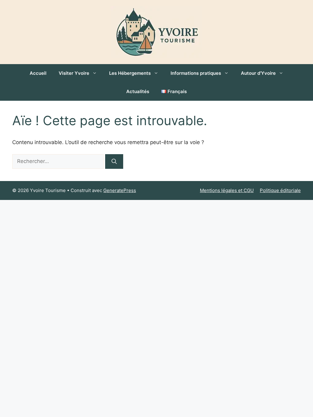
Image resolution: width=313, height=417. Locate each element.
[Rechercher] (114, 161)
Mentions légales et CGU (227, 190)
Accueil (38, 73)
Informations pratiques (196, 73)
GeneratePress (119, 190)
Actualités (137, 91)
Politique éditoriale (280, 190)
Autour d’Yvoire (258, 73)
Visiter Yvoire (74, 73)
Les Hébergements (130, 73)
